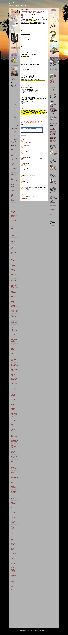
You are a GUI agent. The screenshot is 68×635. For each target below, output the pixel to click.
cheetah (12, 312)
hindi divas (13, 373)
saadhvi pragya (13, 503)
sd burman (13, 236)
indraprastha (13, 394)
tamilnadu (12, 534)
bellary (12, 295)
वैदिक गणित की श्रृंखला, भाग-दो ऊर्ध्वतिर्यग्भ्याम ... (15, 94)
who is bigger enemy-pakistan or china (14, 241)
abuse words (13, 268)
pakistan (12, 462)
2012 (13, 85)
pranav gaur (13, 478)
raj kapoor (13, 232)
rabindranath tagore (14, 483)
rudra (12, 499)
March (14, 136)
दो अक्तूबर (12, 584)
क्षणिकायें (51, 208)
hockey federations (14, 378)
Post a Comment (25, 198)
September (15, 128)
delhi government (14, 215)
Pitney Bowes (13, 261)
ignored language (14, 383)
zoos (12, 576)
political (12, 160)
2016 (13, 81)
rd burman (13, 492)
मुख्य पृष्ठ (12, 17)
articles (12, 279)
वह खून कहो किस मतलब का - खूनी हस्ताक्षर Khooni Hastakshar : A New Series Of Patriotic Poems (53, 196)
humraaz (12, 380)
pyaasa (12, 481)
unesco (12, 545)
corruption (13, 334)
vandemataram (13, 553)
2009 (13, 142)
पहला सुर (12, 585)
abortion (12, 266)
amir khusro (13, 273)
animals (12, 191)
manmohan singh (14, 441)
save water (13, 512)
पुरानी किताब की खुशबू (53, 209)
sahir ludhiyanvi (13, 506)
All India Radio (13, 252)
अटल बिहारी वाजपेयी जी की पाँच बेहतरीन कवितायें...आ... (15, 97)
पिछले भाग (43, 14)
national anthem (14, 453)
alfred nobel (13, 211)
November (15, 125)
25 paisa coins (13, 248)
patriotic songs (13, 468)
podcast (12, 473)
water (12, 562)
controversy (13, 333)
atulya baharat (13, 174)
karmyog (12, 409)
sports (12, 525)
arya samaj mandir (14, 281)
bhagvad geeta (13, 297)
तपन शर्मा (12, 205)
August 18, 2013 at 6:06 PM (28, 148)
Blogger (46, 630)
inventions (13, 399)
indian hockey (13, 389)
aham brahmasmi (14, 270)
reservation (13, 497)
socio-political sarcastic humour (14, 171)
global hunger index (14, 365)
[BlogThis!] (23, 135)
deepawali (13, 194)
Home (34, 202)
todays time (13, 543)
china (12, 175)
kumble (12, 424)
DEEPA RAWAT (25, 157)
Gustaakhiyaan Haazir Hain (13, 157)
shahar (12, 516)
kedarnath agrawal (14, 413)
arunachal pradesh (14, 280)
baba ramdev (13, 288)
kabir (12, 405)
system (12, 533)
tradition (12, 544)
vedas (12, 554)
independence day (14, 180)
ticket (12, 537)
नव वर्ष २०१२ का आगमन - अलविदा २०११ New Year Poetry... (15, 90)
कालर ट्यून (12, 581)
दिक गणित (25, 14)
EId (11, 259)
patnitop (12, 467)
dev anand (13, 342)
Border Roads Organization (13, 254)
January (14, 139)
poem (12, 169)
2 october (12, 206)
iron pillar (12, 403)
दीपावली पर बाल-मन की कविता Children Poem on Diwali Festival (53, 132)
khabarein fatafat (14, 414)
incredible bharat (14, 385)
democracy (13, 341)
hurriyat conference (14, 382)
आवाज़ (12, 577)
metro (12, 445)
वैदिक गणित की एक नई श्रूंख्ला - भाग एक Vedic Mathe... (15, 112)
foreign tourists (13, 220)
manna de (13, 442)
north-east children (14, 460)
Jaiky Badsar (25, 192)
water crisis (13, 563)
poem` (12, 228)
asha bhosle (13, 212)
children (12, 315)
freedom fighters (14, 359)
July (14, 131)
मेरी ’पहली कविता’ (52, 210)
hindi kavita (13, 179)
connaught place (14, 331)
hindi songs (13, 374)
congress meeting (14, 329)
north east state (13, 458)
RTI (11, 264)
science (12, 513)
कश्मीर (12, 580)
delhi (12, 195)
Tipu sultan (13, 265)
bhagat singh (13, 296)
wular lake (13, 571)
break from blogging (14, 306)
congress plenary (14, 330)
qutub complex (13, 482)
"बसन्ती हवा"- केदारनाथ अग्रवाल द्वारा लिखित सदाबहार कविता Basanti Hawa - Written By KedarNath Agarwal (53, 142)
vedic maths (13, 187)
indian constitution (14, 387)
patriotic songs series (14, 183)
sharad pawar (13, 517)
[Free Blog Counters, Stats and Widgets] (11, 626)
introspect (12, 398)
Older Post (44, 202)
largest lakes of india (14, 429)
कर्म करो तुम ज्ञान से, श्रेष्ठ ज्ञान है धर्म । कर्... (15, 105)
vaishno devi (13, 550)
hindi (12, 164)
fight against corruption (13, 356)
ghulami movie (13, 361)
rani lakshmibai (13, 491)
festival (12, 219)
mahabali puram (14, 436)
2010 (13, 141)
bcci (11, 293)
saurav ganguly (13, 511)
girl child (12, 363)
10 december (13, 243)
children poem (13, 316)
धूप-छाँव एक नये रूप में (53, 10)
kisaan (12, 419)
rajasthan (12, 486)
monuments (13, 451)
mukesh (12, 200)
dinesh (24, 139)
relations (12, 493)
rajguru (12, 488)
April (14, 135)
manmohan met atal (14, 440)
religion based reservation (13, 495)
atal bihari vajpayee (14, 287)
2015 (13, 82)
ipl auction (13, 400)
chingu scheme (13, 319)
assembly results (14, 284)
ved (11, 239)
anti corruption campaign (13, 277)
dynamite (12, 349)
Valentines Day (13, 210)
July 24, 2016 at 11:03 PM (27, 182)
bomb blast (13, 305)
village (12, 558)
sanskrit (12, 508)
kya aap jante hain (14, 426)
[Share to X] (24, 135)
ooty (12, 461)
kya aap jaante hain (14, 150)
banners (12, 291)
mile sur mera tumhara (13, 447)
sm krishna (13, 521)
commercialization (14, 322)
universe (12, 548)
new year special (14, 456)
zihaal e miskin (13, 575)
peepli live (13, 469)
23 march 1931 (13, 247)
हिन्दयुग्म (12, 589)
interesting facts (13, 395)
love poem (13, 435)
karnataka (13, 410)
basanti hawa (13, 292)
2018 (13, 79)
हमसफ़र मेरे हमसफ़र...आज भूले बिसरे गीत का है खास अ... (15, 116)
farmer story (13, 354)
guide (12, 370)
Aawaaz (12, 251)
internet (12, 396)
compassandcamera (37, 630)
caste (12, 307)
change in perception (14, 310)
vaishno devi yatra (14, 552)
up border (12, 549)
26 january (13, 207)
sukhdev (12, 532)
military (12, 448)
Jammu (12, 190)
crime (12, 335)
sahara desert (13, 504)
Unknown (25, 151)
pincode (12, 472)
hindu (12, 375)
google (12, 366)
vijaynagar (13, 557)
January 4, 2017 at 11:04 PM (28, 189)
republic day (13, 184)
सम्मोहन (51, 213)
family (12, 353)
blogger (12, 301)
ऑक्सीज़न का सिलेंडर (52, 217)
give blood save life (14, 364)
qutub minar (13, 229)
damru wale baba (14, 338)
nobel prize (13, 457)
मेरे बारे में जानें (13, 18)
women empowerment (13, 568)
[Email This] (22, 135)
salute (12, 507)
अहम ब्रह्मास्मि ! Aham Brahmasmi (15, 120)
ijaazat (12, 384)
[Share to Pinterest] (26, 135)
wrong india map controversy (14, 570)
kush (12, 425)
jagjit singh (13, 404)
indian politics (13, 168)
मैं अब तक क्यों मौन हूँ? (53, 214)
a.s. (23, 174)
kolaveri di (13, 420)
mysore (12, 452)
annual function (13, 274)
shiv (11, 518)
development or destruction (13, 344)
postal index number (14, 477)
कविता (12, 579)
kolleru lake (13, 421)
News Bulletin (13, 260)
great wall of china (14, 369)
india (12, 221)
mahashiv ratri (13, 437)
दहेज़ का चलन (51, 215)
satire (12, 233)
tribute (12, 238)
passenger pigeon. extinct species (14, 465)
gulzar (12, 178)
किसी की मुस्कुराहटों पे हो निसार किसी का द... (15, 123)
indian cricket (13, 388)
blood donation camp (14, 302)
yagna (12, 572)
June (14, 132)
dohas (12, 348)
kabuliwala (13, 408)
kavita (12, 199)
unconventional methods (13, 203)
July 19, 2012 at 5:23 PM (27, 142)
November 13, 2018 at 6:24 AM (28, 196)
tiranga (12, 540)
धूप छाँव (11, 3)
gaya (12, 360)
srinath (12, 526)
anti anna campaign (14, 275)
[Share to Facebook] (25, 135)
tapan (12, 201)
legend (12, 430)
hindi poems (13, 155)
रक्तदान (12, 586)
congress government (13, 327)
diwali (12, 196)
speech (12, 522)
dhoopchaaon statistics (13, 346)
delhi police (13, 216)
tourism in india (13, 163)
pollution (12, 476)
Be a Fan (39, 128)
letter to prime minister (13, 432)
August (14, 129)
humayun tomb (13, 379)
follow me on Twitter (53, 69)
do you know (13, 167)
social (12, 154)
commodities (13, 323)
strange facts (13, 529)
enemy (12, 350)
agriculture (13, 269)
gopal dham (13, 368)
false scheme (13, 352)
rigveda (12, 498)
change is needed (14, 311)
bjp (11, 300)
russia (12, 502)
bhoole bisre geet (14, 149)
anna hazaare (13, 173)
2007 (13, 145)
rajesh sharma (13, 487)
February (14, 138)
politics (12, 162)
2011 (13, 86)
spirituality (13, 523)
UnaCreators (25, 145)
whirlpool (12, 564)
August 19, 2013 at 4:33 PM (28, 154)
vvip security (13, 559)
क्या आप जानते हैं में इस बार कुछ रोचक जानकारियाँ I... (15, 108)
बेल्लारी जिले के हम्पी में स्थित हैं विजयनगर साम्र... (15, 101)
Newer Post (23, 202)
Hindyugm (13, 189)
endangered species (14, 217)
